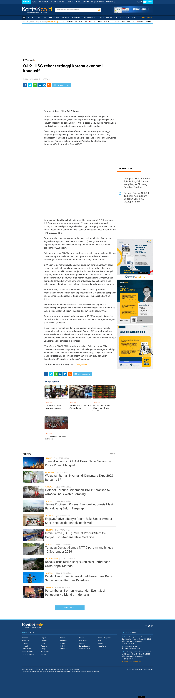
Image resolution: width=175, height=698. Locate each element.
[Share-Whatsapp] (35, 85)
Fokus (43, 643)
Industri (65, 18)
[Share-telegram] (44, 85)
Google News (82, 364)
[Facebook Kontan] (146, 626)
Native (100, 643)
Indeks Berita (69, 608)
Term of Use (39, 669)
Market (81, 638)
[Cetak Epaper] (131, 12)
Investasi (42, 18)
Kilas (99, 640)
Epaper (26, 2)
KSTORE (35, 2)
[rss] (49, 85)
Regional (44, 646)
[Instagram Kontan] (152, 626)
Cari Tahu (44, 654)
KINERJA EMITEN (74, 2)
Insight (48, 458)
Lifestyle (124, 18)
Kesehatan (45, 651)
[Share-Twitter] (30, 85)
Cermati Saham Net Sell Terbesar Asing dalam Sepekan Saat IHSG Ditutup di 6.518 (136, 197)
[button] (98, 10)
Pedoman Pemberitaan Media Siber (56, 669)
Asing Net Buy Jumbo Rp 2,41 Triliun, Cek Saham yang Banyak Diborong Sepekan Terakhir (137, 183)
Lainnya (148, 18)
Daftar (149, 2)
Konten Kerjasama (104, 638)
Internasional (91, 18)
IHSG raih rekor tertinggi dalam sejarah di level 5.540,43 (101, 408)
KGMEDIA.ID (99, 2)
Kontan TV (64, 649)
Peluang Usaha (27, 651)
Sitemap (25, 669)
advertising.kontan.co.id (132, 661)
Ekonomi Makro (84, 649)
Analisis (62, 638)
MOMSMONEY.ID (87, 2)
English (43, 638)
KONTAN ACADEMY (45, 2)
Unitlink (82, 643)
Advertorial (102, 646)
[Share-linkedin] (40, 85)
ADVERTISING (110, 2)
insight (31, 18)
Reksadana (83, 640)
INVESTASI (28, 60)
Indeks (113, 454)
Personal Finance (108, 18)
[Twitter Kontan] (149, 626)
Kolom (62, 643)
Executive (63, 640)
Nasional (76, 18)
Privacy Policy (74, 669)
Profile (31, 669)
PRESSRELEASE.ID (60, 2)
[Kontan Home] (24, 18)
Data (134, 18)
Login (139, 2)
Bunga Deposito (84, 646)
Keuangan (54, 18)
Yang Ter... (44, 649)
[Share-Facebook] (25, 85)
